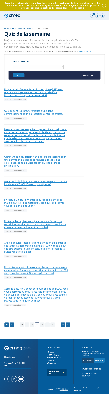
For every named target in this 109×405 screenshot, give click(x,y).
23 (32, 324)
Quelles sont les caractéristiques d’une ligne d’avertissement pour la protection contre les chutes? (33, 112)
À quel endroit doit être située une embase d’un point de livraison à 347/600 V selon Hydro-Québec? (35, 183)
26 (47, 324)
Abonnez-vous (85, 51)
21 (22, 324)
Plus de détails (77, 8)
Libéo (79, 390)
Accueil (6, 28)
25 (42, 324)
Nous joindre (9, 357)
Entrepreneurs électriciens (21, 28)
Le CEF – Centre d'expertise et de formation (54, 357)
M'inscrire (99, 360)
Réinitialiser (88, 75)
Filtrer (18, 75)
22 (27, 324)
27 (53, 324)
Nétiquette (51, 363)
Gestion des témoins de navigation (63, 389)
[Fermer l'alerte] (104, 5)
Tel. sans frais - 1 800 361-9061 (14, 364)
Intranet (50, 352)
